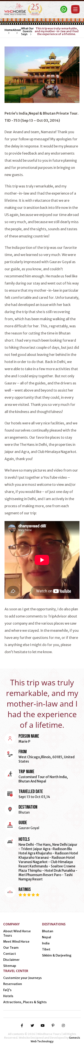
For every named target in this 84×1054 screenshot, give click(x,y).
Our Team (11, 948)
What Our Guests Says (27, 31)
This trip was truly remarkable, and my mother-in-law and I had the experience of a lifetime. (57, 31)
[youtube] (42, 1025)
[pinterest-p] (53, 1025)
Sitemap (9, 966)
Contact (9, 954)
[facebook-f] (22, 1025)
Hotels (8, 996)
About (17, 30)
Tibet (46, 949)
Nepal (46, 937)
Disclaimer (11, 960)
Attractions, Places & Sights (25, 1002)
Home (9, 30)
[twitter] (32, 1025)
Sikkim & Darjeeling (57, 955)
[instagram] (63, 1025)
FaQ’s (7, 990)
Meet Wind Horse (16, 942)
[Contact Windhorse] (63, 9)
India (46, 943)
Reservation (12, 984)
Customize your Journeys (22, 978)
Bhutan (47, 931)
